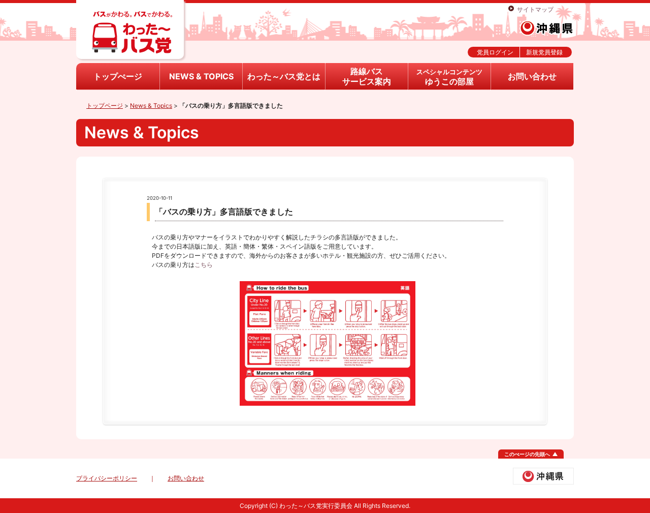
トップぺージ (117, 76)
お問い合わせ (532, 76)
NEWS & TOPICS (201, 76)
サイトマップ (535, 9)
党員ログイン (495, 52)
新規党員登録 (544, 52)
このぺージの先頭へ (527, 454)
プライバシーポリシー (106, 478)
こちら (203, 264)
